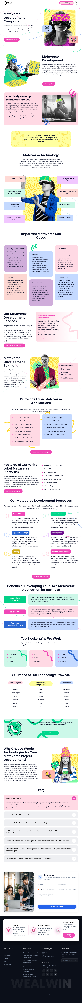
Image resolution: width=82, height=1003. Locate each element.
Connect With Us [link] (11, 40)
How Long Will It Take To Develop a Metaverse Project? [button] (28, 823)
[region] (41, 612)
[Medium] (51, 974)
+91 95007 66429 (43, 935)
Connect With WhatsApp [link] (14, 345)
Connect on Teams (44, 930)
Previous (39, 338)
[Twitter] (47, 970)
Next (43, 338)
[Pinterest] (47, 974)
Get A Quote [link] (49, 84)
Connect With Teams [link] (13, 491)
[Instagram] (43, 974)
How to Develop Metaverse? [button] (17, 815)
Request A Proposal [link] (67, 3)
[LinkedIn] (51, 970)
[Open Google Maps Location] (8, 930)
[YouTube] (55, 970)
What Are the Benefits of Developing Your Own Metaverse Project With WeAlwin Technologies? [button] (38, 850)
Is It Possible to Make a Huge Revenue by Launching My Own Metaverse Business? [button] (35, 832)
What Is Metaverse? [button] (14, 798)
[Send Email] (76, 960)
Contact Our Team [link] (50, 733)
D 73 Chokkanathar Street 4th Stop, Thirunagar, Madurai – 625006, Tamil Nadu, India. (20, 931)
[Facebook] (43, 970)
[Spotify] (55, 974)
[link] (8, 2)
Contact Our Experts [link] (41, 577)
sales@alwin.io (42, 932)
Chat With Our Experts (45, 928)
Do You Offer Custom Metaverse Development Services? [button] (29, 859)
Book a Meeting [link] (69, 935)
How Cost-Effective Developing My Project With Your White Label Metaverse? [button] (37, 841)
